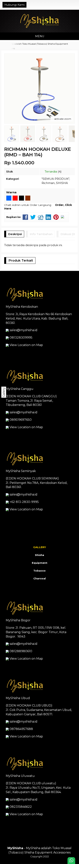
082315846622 (21, 807)
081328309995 (21, 337)
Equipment (39, 562)
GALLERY (39, 547)
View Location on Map (26, 345)
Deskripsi (15, 234)
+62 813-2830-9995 (24, 502)
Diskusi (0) (68, 234)
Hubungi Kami (14, 4)
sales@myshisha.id (23, 330)
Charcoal (39, 578)
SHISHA (62, 183)
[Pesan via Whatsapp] (61, 4)
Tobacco (39, 570)
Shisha (39, 554)
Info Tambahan (41, 234)
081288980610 (21, 651)
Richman (48, 183)
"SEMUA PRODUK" (55, 179)
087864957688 (21, 729)
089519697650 (21, 420)
